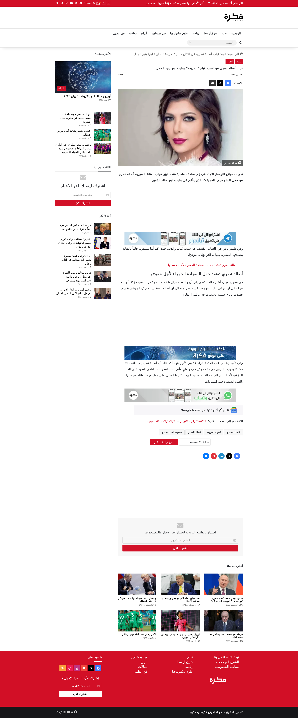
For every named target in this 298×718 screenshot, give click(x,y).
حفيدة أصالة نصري (171, 432)
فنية (223, 54)
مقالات (133, 33)
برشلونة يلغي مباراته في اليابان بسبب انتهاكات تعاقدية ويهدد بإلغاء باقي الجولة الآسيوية (73, 148)
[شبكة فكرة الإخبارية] (233, 17)
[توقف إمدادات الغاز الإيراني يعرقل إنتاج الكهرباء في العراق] (102, 293)
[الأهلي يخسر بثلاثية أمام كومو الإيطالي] (137, 620)
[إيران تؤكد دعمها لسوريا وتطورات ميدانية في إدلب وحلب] (102, 260)
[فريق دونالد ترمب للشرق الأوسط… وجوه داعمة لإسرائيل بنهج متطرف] (102, 276)
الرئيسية (236, 33)
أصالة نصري (232, 432)
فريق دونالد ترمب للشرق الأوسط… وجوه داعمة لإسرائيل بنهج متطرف (76, 276)
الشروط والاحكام (227, 662)
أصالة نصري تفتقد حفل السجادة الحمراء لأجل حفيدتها (202, 265)
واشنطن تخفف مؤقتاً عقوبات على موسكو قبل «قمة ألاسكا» (154, 3)
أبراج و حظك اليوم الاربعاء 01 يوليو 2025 (87, 96)
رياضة (195, 33)
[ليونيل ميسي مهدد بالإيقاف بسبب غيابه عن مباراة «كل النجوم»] (180, 620)
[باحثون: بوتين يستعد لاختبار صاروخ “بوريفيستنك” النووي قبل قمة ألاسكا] (223, 584)
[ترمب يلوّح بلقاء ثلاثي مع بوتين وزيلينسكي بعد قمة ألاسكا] (180, 584)
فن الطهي (119, 33)
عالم (224, 33)
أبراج (144, 33)
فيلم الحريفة (213, 432)
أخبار (230, 61)
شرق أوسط (210, 33)
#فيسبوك (153, 421)
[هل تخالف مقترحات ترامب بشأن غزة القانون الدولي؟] (102, 229)
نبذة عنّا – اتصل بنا (226, 657)
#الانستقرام (199, 421)
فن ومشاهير (158, 33)
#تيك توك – (167, 421)
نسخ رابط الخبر (164, 442)
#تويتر (184, 421)
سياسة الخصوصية (227, 666)
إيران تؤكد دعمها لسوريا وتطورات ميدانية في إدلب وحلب (76, 259)
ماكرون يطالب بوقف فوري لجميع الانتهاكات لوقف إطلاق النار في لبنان (74, 242)
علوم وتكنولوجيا (179, 33)
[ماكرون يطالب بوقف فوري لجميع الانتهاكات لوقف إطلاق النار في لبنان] (102, 243)
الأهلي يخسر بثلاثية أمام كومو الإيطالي (139, 634)
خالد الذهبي (193, 432)
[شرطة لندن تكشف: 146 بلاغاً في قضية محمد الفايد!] (223, 620)
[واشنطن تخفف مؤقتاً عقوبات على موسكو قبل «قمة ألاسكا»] (137, 584)
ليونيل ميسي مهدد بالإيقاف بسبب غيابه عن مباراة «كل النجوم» (75, 117)
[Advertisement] (117, 17)
